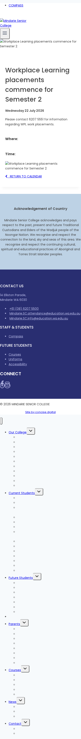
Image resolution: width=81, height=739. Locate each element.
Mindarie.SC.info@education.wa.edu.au (39, 318)
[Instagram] (6, 16)
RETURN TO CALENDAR (24, 176)
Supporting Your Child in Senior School (46, 658)
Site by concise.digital (40, 412)
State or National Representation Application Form (42, 534)
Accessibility (18, 364)
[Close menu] (1, 421)
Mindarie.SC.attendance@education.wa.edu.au (45, 313)
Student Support (29, 556)
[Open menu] (5, 33)
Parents (14, 624)
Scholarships (26, 694)
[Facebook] (1, 16)
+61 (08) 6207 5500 (24, 308)
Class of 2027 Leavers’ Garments (42, 522)
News (12, 702)
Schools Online (28, 486)
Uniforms (15, 359)
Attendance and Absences (37, 648)
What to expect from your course (42, 592)
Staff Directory (28, 733)
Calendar (24, 663)
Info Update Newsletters (35, 711)
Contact (15, 723)
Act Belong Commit (32, 570)
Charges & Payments (25, 617)
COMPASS (16, 5)
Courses (15, 354)
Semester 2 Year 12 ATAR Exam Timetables (40, 510)
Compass (16, 336)
